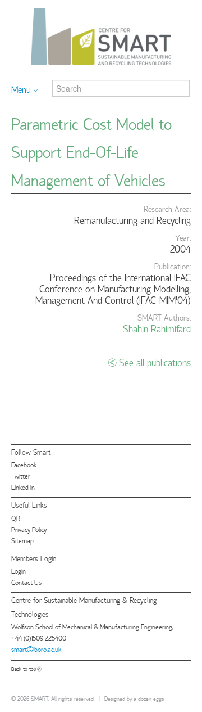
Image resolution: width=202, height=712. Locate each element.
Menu (21, 89)
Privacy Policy (29, 529)
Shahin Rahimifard (157, 328)
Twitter (20, 475)
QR (15, 517)
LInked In (23, 487)
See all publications (155, 362)
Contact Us (26, 582)
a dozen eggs (149, 698)
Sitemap (22, 540)
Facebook (23, 464)
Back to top (23, 668)
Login (18, 570)
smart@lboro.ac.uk (36, 649)
